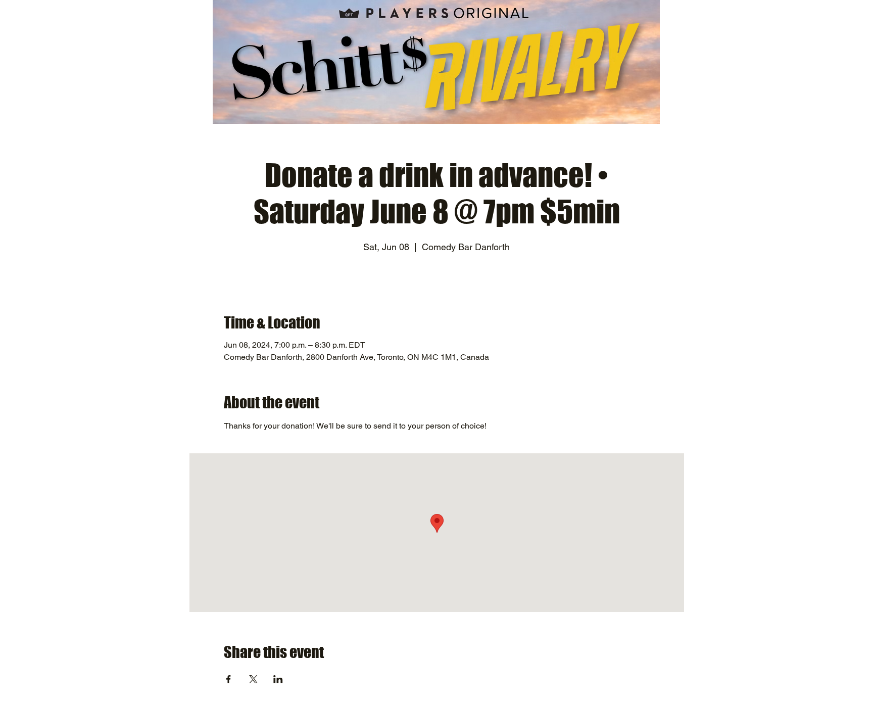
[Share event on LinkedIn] (278, 679)
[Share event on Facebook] (228, 679)
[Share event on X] (253, 679)
